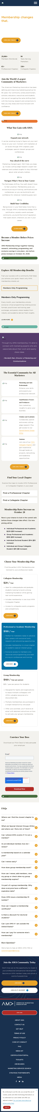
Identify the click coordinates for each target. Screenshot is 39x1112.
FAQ (19, 1046)
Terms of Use (19, 1033)
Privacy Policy (19, 1038)
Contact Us (19, 1025)
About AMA (19, 1020)
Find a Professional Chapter (16, 493)
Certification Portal (19, 1055)
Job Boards (19, 1064)
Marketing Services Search (19, 1068)
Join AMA (19, 1012)
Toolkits (19, 1060)
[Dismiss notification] (36, 1090)
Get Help (19, 1029)
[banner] (19, 1100)
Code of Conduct (19, 1042)
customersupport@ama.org (10, 951)
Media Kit (19, 1051)
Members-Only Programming (15, 288)
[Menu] (35, 3)
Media (19, 1077)
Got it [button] (7, 1107)
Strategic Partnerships (19, 1073)
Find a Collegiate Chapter (15, 500)
